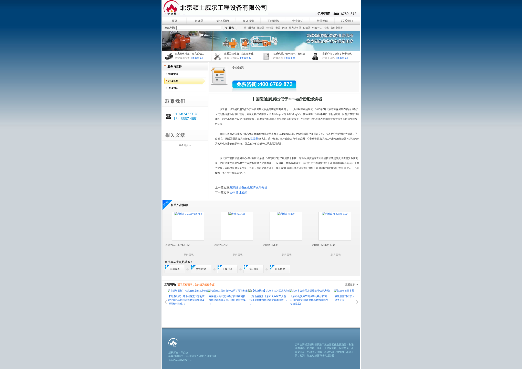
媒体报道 (248, 20)
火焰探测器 (330, 348)
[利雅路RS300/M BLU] (335, 213)
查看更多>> (185, 145)
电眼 (277, 27)
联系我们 (347, 20)
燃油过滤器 (313, 355)
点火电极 (329, 351)
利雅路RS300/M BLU (323, 245)
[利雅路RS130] (285, 213)
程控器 (270, 27)
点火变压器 (337, 27)
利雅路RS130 (270, 245)
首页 (174, 20)
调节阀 (340, 351)
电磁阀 (310, 351)
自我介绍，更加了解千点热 (337, 53)
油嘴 (326, 27)
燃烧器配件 (224, 20)
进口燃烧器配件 (327, 344)
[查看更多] (197, 58)
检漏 (302, 355)
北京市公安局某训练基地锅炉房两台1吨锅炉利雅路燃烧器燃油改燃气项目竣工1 (296, 300)
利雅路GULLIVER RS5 (178, 245)
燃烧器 (199, 20)
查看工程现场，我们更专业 (238, 53)
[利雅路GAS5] (236, 213)
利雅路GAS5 (221, 245)
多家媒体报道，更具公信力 (189, 53)
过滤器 (306, 27)
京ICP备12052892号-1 (179, 359)
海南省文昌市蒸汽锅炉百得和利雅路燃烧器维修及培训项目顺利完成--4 (214, 300)
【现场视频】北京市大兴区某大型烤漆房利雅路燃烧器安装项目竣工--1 (255, 300)
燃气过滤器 (328, 355)
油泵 (319, 348)
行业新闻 (322, 20)
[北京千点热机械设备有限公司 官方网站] (215, 7)
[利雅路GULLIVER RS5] (188, 213)
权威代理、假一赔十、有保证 (289, 53)
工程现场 (273, 20)
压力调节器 (295, 27)
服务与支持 (174, 66)
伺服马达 (317, 27)
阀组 (284, 27)
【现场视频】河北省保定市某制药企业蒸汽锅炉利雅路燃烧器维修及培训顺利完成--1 (173, 300)
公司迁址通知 (238, 192)
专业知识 (297, 20)
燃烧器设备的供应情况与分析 (248, 187)
